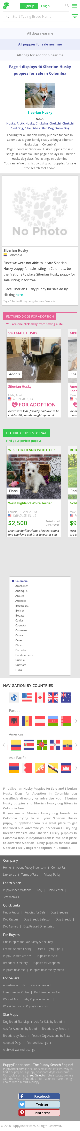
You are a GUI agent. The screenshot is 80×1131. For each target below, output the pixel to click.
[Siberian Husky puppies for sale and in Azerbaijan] (53, 721)
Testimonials (11, 897)
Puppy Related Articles (17, 956)
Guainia (20, 660)
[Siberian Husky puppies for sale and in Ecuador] (68, 745)
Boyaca (19, 615)
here (19, 294)
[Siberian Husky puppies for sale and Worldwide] (14, 697)
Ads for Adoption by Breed (20, 1029)
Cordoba (20, 650)
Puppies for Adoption (46, 963)
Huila (18, 670)
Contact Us (58, 867)
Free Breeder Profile (16, 992)
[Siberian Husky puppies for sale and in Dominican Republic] (55, 745)
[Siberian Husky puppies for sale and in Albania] (14, 721)
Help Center (55, 890)
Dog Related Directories (38, 926)
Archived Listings (37, 1043)
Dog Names (10, 926)
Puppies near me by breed (47, 970)
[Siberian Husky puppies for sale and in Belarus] (66, 721)
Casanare (21, 630)
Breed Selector (36, 1075)
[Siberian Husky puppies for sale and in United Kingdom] (53, 697)
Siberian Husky (15, 250)
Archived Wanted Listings (19, 1050)
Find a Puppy (11, 912)
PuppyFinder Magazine (17, 890)
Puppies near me (14, 970)
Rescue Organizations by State (51, 1036)
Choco (19, 645)
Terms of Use (29, 874)
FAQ (39, 890)
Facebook (42, 1096)
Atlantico (20, 601)
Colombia (21, 581)
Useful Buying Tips (48, 949)
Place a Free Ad (40, 985)
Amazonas (21, 586)
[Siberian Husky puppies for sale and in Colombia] (16, 745)
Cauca (19, 635)
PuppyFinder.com (16, 1064)
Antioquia (21, 591)
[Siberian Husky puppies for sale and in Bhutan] (40, 768)
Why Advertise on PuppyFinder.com (25, 1006)
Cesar (18, 640)
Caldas (19, 620)
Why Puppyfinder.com (37, 999)
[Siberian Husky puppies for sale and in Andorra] (27, 721)
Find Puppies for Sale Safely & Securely (28, 942)
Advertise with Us (14, 985)
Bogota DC (22, 605)
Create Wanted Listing (17, 949)
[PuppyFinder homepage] (6, 5)
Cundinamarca (24, 655)
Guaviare (20, 665)
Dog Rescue (10, 919)
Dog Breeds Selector (37, 919)
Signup (29, 5)
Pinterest (42, 1112)
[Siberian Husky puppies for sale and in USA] (27, 697)
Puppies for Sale (35, 912)
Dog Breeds (63, 919)
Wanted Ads (10, 999)
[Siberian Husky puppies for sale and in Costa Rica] (29, 745)
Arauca (19, 596)
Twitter (42, 1104)
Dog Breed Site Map (16, 1022)
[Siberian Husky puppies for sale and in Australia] (66, 697)
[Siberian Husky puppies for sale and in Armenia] (14, 768)
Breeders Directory (15, 963)
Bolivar (19, 610)
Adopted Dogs (12, 1043)
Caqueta (20, 625)
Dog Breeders (60, 912)
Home (7, 867)
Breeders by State (14, 1036)
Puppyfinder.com (13, 1069)
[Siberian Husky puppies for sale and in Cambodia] (66, 768)
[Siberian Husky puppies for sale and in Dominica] (42, 745)
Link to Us (9, 874)
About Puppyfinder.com (31, 867)
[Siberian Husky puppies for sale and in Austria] (40, 721)
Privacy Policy (52, 874)
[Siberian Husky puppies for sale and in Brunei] (53, 768)
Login (45, 5)
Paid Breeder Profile (47, 992)
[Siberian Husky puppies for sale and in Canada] (40, 697)
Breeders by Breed (54, 1029)
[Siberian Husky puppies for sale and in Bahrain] (27, 768)
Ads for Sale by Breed (48, 1022)
